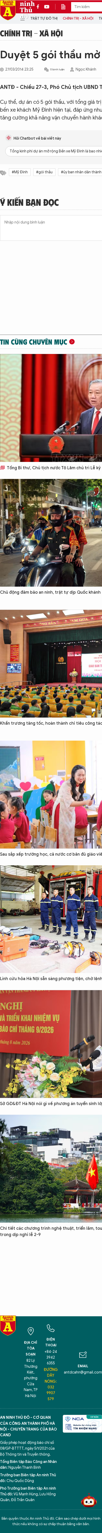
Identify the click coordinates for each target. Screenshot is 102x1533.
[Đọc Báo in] (66, 6)
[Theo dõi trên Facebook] (39, 7)
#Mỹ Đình (20, 172)
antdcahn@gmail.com (83, 1372)
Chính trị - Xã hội (78, 18)
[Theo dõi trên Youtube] (47, 7)
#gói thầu (44, 172)
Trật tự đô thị (44, 18)
